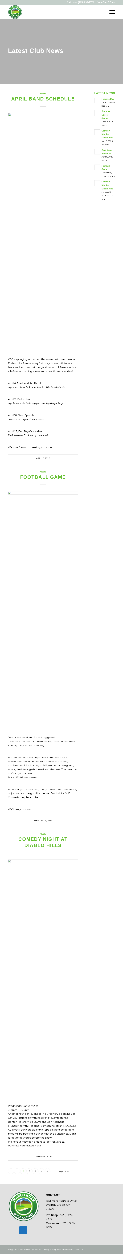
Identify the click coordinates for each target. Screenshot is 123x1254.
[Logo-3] (15, 12)
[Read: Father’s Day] (97, 100)
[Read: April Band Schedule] (97, 151)
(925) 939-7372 (86, 2)
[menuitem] (105, 2)
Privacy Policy (49, 1249)
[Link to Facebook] (107, 1249)
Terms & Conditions (64, 1249)
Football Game (43, 477)
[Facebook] (23, 1230)
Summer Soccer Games (106, 114)
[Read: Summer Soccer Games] (97, 113)
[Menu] (110, 12)
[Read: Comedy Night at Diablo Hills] (97, 132)
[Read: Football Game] (97, 167)
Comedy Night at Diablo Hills (107, 134)
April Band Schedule (43, 98)
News (43, 93)
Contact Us (78, 1249)
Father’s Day (108, 99)
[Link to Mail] (112, 1249)
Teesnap (37, 1249)
